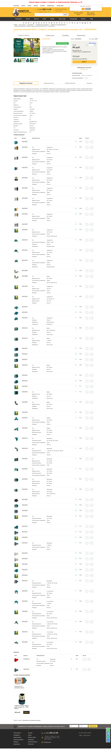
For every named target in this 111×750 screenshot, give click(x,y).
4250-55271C (25, 438)
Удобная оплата (50, 5)
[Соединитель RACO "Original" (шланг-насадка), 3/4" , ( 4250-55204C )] (16, 178)
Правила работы (17, 737)
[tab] (20, 680)
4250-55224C (25, 296)
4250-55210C (25, 306)
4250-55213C (25, 380)
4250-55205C (25, 198)
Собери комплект (70, 83)
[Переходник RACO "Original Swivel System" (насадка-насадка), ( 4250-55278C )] (16, 261)
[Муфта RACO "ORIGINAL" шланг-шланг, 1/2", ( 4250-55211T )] (16, 360)
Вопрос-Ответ (81, 35)
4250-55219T (25, 417)
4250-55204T (25, 187)
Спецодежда (73, 18)
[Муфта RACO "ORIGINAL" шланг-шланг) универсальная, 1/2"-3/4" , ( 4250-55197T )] (16, 349)
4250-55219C (25, 412)
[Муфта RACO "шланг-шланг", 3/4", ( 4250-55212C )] (16, 366)
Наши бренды (17, 744)
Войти (78, 14)
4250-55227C (25, 386)
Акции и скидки (60, 5)
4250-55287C (25, 427)
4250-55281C (25, 458)
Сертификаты (17, 735)
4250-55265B (25, 270)
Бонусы (23, 5)
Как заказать (31, 739)
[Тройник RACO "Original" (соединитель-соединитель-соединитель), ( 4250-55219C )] (16, 413)
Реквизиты (16, 741)
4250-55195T (25, 141)
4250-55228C (25, 391)
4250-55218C (25, 553)
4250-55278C (25, 260)
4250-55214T (25, 526)
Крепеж (83, 18)
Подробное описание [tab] (25, 83)
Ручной (28, 18)
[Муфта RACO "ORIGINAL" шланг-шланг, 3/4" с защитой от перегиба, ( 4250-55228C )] (16, 392)
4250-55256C (25, 621)
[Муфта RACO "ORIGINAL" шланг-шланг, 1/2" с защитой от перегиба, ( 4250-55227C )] (16, 387)
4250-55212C (25, 364)
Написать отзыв (50, 35)
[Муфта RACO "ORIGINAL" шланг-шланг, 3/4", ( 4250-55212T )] (16, 376)
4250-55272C (25, 317)
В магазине (18, 18)
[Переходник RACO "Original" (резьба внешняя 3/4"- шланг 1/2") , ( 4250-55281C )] (16, 459)
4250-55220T (25, 569)
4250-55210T (25, 312)
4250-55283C (25, 401)
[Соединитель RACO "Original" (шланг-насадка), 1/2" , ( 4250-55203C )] (16, 158)
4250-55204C (25, 177)
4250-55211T (24, 359)
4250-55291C (25, 489)
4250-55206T (25, 224)
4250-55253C (25, 229)
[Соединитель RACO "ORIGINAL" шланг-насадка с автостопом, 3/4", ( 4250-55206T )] (16, 225)
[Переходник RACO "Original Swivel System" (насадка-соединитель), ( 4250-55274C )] (16, 240)
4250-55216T (25, 542)
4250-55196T (25, 147)
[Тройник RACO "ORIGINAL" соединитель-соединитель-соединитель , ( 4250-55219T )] (16, 418)
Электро (36, 18)
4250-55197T (25, 348)
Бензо (44, 18)
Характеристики (49, 83)
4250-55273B (25, 448)
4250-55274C (25, 239)
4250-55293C (25, 504)
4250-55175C (25, 338)
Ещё (91, 18)
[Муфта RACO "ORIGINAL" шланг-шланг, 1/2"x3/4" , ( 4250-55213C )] (16, 381)
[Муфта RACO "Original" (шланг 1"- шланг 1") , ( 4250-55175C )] (16, 339)
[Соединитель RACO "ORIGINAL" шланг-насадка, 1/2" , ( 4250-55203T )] (16, 168)
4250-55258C (25, 641)
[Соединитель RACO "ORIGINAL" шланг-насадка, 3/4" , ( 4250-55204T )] (16, 189)
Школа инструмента (32, 741)
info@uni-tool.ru (58, 10)
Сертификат (66, 35)
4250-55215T (25, 531)
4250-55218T (25, 558)
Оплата (29, 735)
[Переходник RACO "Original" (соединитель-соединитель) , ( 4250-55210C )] (16, 307)
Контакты (36, 5)
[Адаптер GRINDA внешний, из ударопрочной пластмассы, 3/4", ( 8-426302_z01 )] (16, 659)
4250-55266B (25, 276)
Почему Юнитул (17, 732)
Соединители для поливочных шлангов (31, 720)
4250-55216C (25, 537)
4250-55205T (25, 208)
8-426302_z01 (26, 658)
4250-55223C (25, 286)
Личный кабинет (78, 13)
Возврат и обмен (32, 737)
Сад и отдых (62, 18)
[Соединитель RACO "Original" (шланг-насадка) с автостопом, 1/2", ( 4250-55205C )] (16, 199)
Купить (84, 61)
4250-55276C (25, 250)
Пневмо (52, 18)
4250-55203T (25, 167)
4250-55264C (25, 601)
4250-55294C (25, 510)
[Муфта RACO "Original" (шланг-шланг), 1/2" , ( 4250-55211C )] (16, 354)
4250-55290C (25, 479)
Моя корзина (90, 13)
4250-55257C (25, 631)
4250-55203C (25, 157)
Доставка (42, 5)
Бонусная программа (18, 739)
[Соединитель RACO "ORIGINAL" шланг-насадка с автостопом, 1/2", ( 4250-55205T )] (16, 209)
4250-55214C (25, 516)
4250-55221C (25, 575)
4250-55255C (25, 611)
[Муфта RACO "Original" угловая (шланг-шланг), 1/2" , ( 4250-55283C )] (16, 403)
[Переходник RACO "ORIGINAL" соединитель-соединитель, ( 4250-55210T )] (16, 313)
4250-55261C (25, 590)
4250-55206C (25, 213)
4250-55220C (25, 564)
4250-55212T (25, 375)
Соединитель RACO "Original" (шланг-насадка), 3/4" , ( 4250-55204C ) (21, 707)
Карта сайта (31, 744)
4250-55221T (25, 580)
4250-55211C (25, 353)
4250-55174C (25, 327)
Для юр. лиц (16, 5)
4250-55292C (25, 499)
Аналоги (89, 83)
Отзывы (29, 5)
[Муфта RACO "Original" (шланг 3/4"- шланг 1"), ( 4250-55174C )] (16, 329)
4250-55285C (25, 468)
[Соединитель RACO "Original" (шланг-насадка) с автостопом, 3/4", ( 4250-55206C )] (16, 214)
